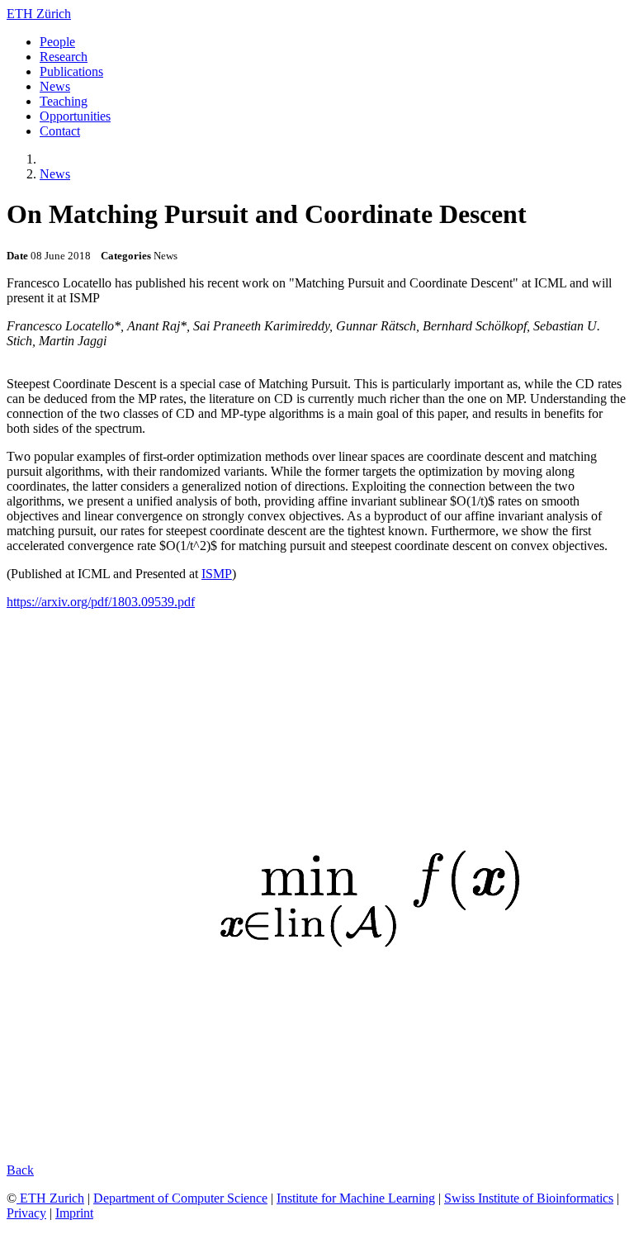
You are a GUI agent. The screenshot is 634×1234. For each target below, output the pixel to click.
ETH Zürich (39, 14)
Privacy (26, 1213)
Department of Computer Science (180, 1198)
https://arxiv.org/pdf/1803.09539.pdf (101, 602)
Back (20, 1170)
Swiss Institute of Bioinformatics (528, 1198)
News (55, 174)
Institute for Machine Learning (356, 1198)
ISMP (216, 574)
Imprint (74, 1213)
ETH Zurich (50, 1198)
